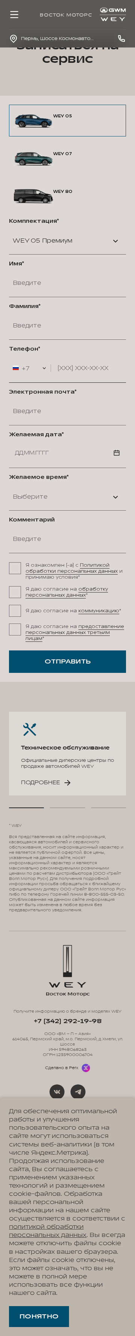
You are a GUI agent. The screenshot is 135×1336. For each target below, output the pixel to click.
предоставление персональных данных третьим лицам (75, 632)
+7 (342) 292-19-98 (67, 1021)
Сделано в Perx (61, 1068)
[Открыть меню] (14, 14)
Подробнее (40, 782)
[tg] (78, 1091)
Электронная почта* (42, 392)
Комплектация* (34, 221)
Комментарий (32, 520)
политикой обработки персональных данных (48, 1231)
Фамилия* (24, 306)
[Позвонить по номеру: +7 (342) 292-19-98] (121, 38)
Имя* (16, 264)
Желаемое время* (39, 477)
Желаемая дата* (36, 434)
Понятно (39, 1316)
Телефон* (24, 349)
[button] (26, 807)
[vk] (57, 1091)
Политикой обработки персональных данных (72, 568)
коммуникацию (98, 611)
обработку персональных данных (67, 592)
